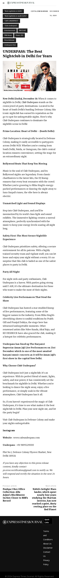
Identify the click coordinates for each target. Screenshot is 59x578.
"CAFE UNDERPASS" (11, 21)
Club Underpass (30, 102)
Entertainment (9, 30)
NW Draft (22, 30)
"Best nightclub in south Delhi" (15, 16)
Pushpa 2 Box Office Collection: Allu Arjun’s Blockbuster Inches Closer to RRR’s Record (15, 495)
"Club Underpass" (10, 25)
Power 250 (19, 35)
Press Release (9, 40)
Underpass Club (10, 45)
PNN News (8, 35)
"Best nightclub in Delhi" (13, 11)
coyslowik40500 (39, 11)
